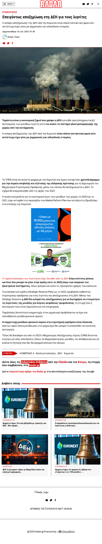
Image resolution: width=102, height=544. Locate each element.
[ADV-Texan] (51, 258)
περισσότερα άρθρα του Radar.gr (27, 371)
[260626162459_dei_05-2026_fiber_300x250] (51, 224)
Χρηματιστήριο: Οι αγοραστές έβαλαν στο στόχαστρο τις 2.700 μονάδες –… (73, 470)
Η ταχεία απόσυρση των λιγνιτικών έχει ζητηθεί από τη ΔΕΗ (35, 278)
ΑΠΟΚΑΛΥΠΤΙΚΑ (60, 420)
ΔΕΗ (59, 353)
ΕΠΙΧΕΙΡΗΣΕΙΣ (9, 12)
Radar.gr (34, 365)
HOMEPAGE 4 (27, 353)
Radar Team (14, 37)
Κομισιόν (69, 353)
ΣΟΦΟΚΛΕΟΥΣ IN (8, 420)
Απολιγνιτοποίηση (46, 353)
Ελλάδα (63, 362)
